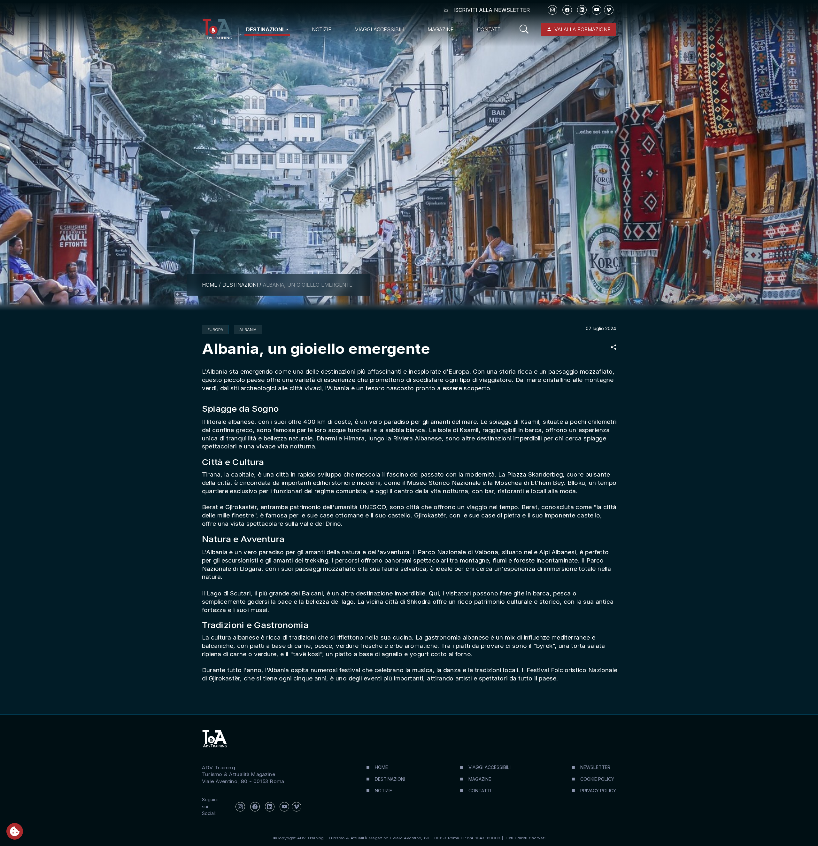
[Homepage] (217, 29)
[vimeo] (609, 10)
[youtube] (596, 10)
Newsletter (595, 767)
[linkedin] (582, 10)
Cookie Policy (597, 779)
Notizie (321, 29)
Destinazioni (240, 285)
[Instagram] (552, 10)
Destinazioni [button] (265, 29)
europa (215, 329)
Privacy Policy (598, 790)
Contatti (489, 29)
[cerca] (527, 29)
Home (209, 285)
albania (248, 329)
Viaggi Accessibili (379, 29)
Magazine (441, 29)
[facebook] (567, 10)
